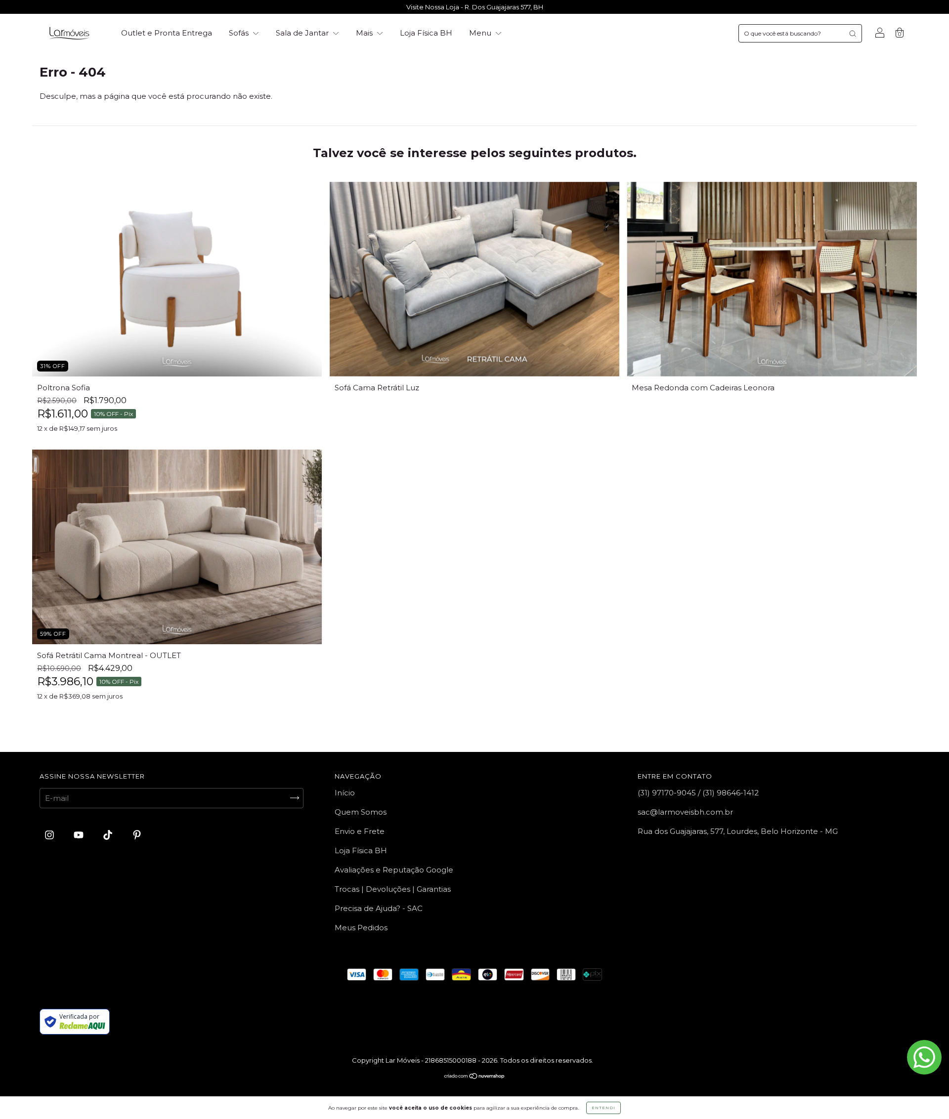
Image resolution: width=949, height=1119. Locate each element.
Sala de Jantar (303, 33)
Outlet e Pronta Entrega (166, 33)
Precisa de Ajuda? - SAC (379, 908)
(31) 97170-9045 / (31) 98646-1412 (698, 792)
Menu (481, 33)
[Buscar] (852, 33)
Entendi (603, 1107)
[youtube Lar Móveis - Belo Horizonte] (79, 834)
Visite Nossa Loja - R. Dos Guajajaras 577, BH (474, 7)
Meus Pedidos (361, 927)
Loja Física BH (426, 33)
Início (345, 792)
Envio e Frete (360, 831)
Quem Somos (361, 812)
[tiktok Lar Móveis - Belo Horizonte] (109, 834)
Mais (365, 33)
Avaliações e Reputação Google (394, 869)
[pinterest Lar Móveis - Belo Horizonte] (137, 834)
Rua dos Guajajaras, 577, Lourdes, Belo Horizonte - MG (738, 831)
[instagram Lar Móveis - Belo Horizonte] (50, 834)
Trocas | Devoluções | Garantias (393, 889)
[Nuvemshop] (475, 1076)
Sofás (240, 33)
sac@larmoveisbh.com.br (685, 812)
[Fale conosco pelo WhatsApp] (924, 1057)
